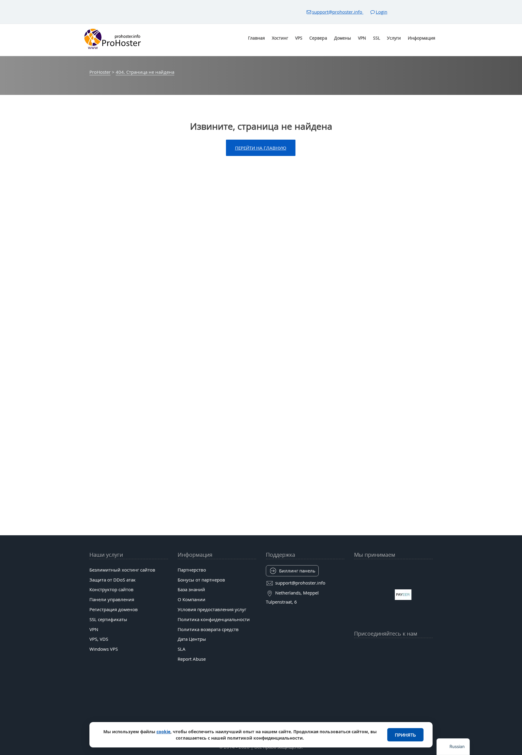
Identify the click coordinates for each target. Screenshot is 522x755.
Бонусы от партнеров (201, 580)
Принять (405, 735)
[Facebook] (370, 648)
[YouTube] (358, 648)
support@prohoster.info (337, 12)
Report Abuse (192, 659)
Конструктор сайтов (111, 589)
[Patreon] (428, 648)
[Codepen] (428, 663)
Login (381, 12)
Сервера (318, 38)
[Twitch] (381, 663)
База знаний (191, 589)
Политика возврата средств (208, 629)
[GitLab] (370, 663)
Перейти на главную (260, 148)
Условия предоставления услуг (212, 609)
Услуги (394, 38)
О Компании (191, 599)
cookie (163, 731)
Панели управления (111, 599)
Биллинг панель (297, 571)
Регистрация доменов (113, 609)
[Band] (416, 648)
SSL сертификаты (108, 619)
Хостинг (280, 38)
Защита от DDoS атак (112, 580)
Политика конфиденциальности (214, 619)
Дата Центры (192, 639)
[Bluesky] (405, 648)
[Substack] (405, 663)
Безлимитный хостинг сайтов (122, 570)
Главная (256, 38)
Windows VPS (103, 649)
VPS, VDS (98, 639)
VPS (298, 38)
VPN (362, 38)
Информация (421, 38)
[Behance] (393, 663)
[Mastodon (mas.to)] (358, 663)
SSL (376, 38)
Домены (342, 38)
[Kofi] (416, 663)
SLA (181, 649)
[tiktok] (393, 648)
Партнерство (192, 570)
